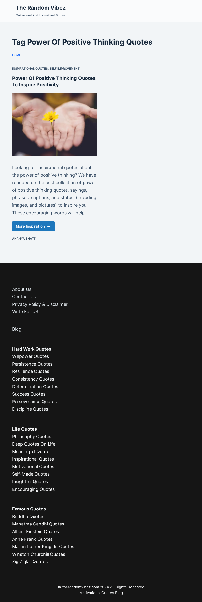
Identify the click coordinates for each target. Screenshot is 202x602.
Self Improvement (65, 68)
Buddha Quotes (28, 516)
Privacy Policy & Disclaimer (40, 304)
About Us (21, 289)
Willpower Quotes (30, 356)
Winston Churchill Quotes (38, 554)
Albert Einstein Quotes (35, 531)
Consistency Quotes (33, 379)
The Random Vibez (41, 7)
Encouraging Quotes (33, 489)
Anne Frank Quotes (32, 539)
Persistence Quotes (32, 364)
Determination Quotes (35, 386)
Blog (16, 329)
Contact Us (24, 296)
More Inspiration (33, 227)
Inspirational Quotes (30, 68)
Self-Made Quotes (31, 474)
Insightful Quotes (30, 481)
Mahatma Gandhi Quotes (38, 523)
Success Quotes (28, 394)
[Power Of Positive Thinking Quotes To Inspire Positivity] (54, 124)
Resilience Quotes (30, 371)
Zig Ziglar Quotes (30, 561)
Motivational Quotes (33, 466)
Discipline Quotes (30, 409)
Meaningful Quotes (31, 451)
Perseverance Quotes (34, 401)
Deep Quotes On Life (33, 444)
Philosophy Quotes (31, 436)
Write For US (25, 311)
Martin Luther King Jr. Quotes (43, 546)
